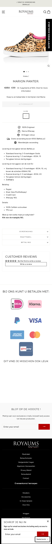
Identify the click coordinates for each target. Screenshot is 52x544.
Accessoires (26, 497)
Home (25, 76)
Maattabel (26, 237)
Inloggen (26, 513)
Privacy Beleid (26, 470)
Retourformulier (26, 458)
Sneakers (26, 493)
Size (26, 111)
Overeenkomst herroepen (26, 483)
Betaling (26, 242)
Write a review (26, 264)
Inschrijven (26, 518)
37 (26, 116)
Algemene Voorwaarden (26, 466)
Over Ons (26, 505)
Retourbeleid (26, 474)
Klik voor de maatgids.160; (13, 217)
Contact (26, 478)
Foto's (11, 180)
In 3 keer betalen (26, 501)
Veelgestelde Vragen (26, 462)
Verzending (26, 231)
